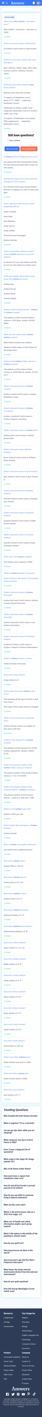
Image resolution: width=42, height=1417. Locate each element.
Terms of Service (28, 1366)
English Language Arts (30, 1335)
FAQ (5, 1379)
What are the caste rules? (15, 1204)
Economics (26, 1348)
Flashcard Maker (10, 1366)
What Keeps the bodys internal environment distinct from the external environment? (20, 1272)
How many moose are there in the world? (18, 1251)
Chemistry (26, 1322)
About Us (25, 1357)
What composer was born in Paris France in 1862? (18, 1141)
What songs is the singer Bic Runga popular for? (19, 1160)
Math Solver (8, 1375)
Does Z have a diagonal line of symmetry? (17, 1150)
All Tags (7, 1322)
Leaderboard (8, 1318)
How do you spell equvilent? (16, 1281)
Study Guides (9, 1370)
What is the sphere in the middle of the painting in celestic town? (20, 1234)
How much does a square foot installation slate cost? (17, 1177)
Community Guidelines (12, 1357)
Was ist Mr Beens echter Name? (17, 1168)
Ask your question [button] (29, 149)
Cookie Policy (27, 1379)
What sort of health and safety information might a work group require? (18, 1224)
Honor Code (8, 1361)
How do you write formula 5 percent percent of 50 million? (19, 1186)
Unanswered (8, 1326)
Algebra (25, 1318)
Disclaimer (26, 1375)
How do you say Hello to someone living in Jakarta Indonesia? (18, 1196)
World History (27, 1331)
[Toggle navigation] (3, 3)
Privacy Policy (27, 1370)
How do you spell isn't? (14, 1243)
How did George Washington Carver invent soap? (19, 1289)
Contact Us (26, 1361)
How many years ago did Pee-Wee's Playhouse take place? (19, 1261)
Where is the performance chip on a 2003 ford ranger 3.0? (19, 1213)
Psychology (26, 1340)
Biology (24, 1326)
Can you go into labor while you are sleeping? (19, 1131)
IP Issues (25, 1383)
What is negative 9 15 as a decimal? (19, 1123)
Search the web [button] (12, 149)
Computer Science (29, 1344)
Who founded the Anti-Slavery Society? (20, 1116)
